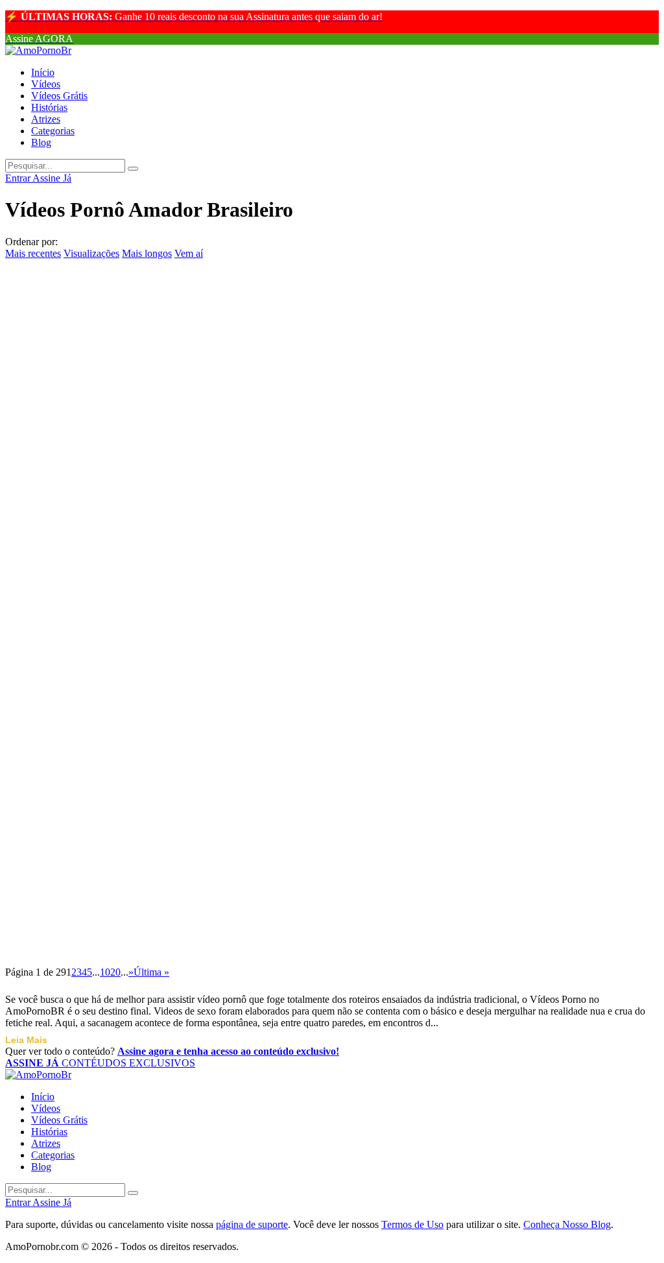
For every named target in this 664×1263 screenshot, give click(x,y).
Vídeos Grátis (59, 95)
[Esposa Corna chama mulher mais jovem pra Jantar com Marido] (332, 738)
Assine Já (51, 178)
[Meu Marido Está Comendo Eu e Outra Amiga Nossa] (332, 915)
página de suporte (252, 1224)
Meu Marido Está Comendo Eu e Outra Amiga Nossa (182, 944)
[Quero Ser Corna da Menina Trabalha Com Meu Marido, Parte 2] (332, 443)
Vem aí (188, 253)
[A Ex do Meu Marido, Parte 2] (332, 267)
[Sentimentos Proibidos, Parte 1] (332, 385)
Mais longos (147, 253)
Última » (151, 972)
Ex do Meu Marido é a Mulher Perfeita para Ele (166, 885)
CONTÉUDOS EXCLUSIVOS (100, 1062)
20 (115, 972)
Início (42, 72)
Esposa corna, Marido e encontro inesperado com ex (179, 650)
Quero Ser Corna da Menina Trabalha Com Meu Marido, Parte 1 (223, 531)
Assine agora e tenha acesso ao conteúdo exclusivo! (228, 1051)
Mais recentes (33, 253)
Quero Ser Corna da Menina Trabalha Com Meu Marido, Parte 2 (223, 472)
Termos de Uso (412, 1224)
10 (105, 972)
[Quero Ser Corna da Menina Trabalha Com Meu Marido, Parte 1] (332, 503)
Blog (41, 142)
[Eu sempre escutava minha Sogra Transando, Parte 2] (332, 326)
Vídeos (45, 84)
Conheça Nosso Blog (567, 1224)
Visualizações (91, 253)
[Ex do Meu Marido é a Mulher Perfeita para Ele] (332, 856)
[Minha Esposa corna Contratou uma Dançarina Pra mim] (332, 797)
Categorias (53, 130)
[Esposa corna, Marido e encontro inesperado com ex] (332, 621)
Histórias (49, 107)
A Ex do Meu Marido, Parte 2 (104, 296)
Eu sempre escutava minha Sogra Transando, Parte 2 (181, 355)
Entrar (18, 178)
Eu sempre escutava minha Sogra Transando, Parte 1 (181, 591)
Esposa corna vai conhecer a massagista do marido (173, 708)
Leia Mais (26, 1040)
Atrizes (45, 119)
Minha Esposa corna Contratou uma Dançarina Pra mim (194, 826)
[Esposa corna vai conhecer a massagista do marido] (332, 680)
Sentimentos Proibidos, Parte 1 (108, 413)
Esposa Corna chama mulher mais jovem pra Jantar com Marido (222, 767)
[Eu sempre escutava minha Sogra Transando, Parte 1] (332, 562)
